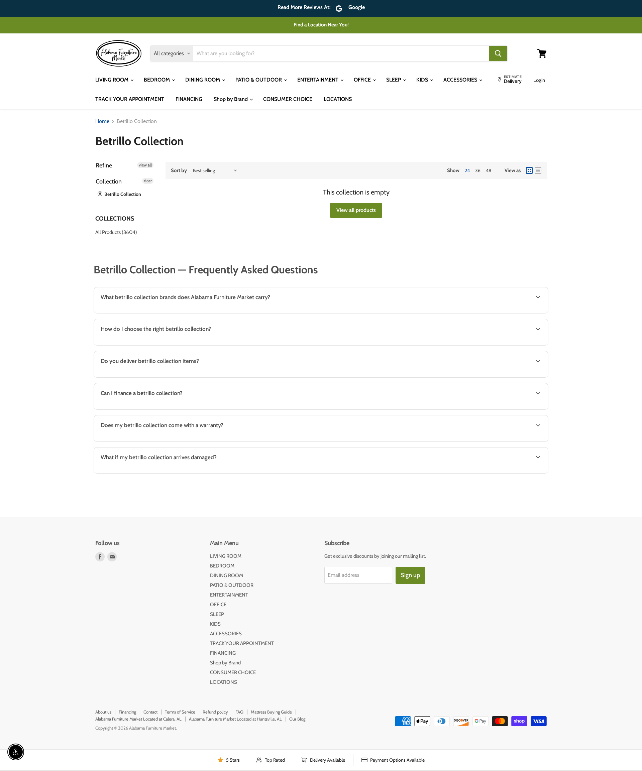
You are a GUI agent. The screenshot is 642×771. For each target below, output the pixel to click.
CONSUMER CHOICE (287, 99)
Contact (150, 712)
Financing (127, 712)
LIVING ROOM (112, 80)
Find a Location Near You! (321, 25)
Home (102, 121)
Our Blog (297, 719)
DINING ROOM (203, 80)
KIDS (422, 80)
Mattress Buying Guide (271, 712)
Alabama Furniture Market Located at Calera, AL (138, 719)
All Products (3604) (116, 232)
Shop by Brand (231, 99)
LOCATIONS (338, 99)
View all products (356, 210)
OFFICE (363, 80)
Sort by (179, 170)
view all (145, 164)
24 (467, 170)
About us (103, 712)
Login (539, 80)
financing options (150, 409)
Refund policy (215, 712)
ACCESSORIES (460, 80)
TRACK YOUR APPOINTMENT (129, 99)
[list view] (538, 170)
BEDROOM (157, 80)
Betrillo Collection (122, 194)
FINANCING (189, 99)
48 (488, 170)
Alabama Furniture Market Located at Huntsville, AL (235, 719)
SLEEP (394, 80)
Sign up (410, 575)
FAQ (239, 712)
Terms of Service (180, 712)
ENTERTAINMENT (318, 80)
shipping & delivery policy (460, 377)
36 (477, 170)
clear (148, 180)
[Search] (498, 53)
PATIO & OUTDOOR (259, 80)
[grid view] (529, 170)
